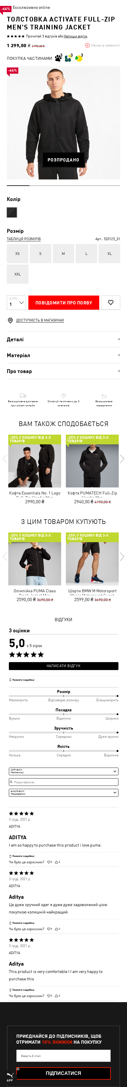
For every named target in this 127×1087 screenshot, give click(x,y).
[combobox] (63, 771)
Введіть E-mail (31, 1056)
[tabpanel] (63, 122)
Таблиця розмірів (24, 239)
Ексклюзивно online (31, 7)
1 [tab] (18, 185)
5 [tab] (108, 185)
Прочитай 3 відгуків (41, 36)
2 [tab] (41, 185)
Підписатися (63, 1073)
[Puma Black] (11, 212)
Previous (5, 458)
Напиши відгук (75, 36)
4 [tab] (86, 185)
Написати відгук (63, 666)
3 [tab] (63, 185)
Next (121, 458)
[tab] (63, 339)
